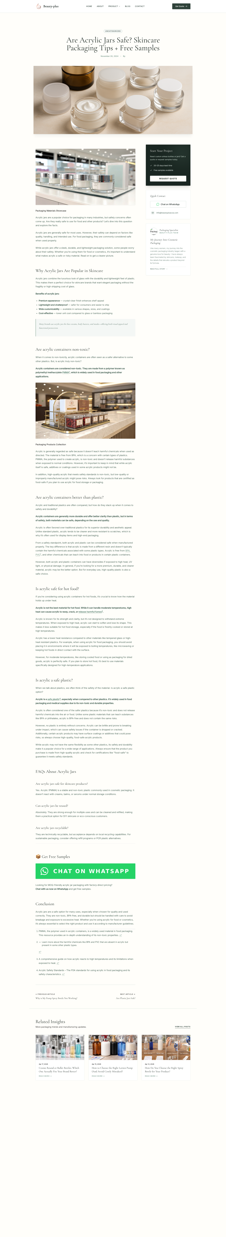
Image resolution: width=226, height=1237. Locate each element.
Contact (140, 6)
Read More (45, 1076)
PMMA (65, 372)
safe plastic (53, 699)
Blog (127, 6)
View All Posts (182, 1027)
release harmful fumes (90, 611)
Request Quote (168, 178)
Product (113, 6)
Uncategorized (113, 31)
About (100, 6)
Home (89, 6)
